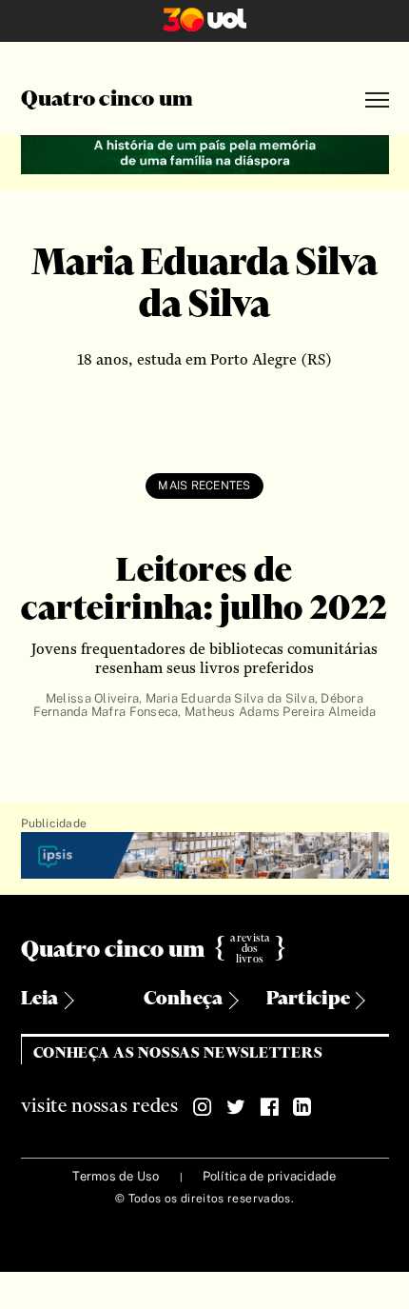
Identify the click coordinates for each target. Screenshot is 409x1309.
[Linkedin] (302, 1107)
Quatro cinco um (107, 99)
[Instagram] (202, 1107)
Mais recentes (204, 485)
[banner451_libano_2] (205, 152)
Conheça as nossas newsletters (178, 1053)
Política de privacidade (270, 1176)
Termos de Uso (115, 1176)
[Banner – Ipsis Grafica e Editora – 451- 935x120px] (205, 857)
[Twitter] (235, 1107)
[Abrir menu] (377, 100)
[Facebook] (269, 1107)
